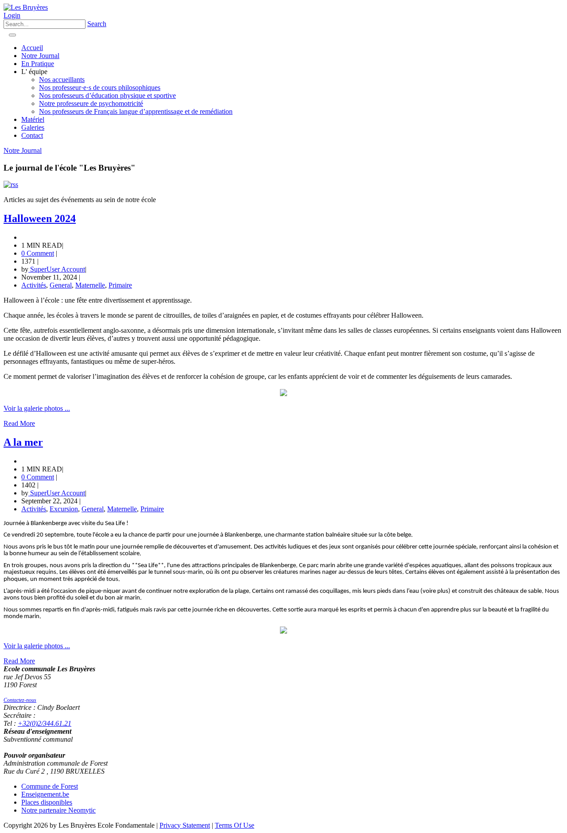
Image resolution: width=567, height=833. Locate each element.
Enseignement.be (45, 794)
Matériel (32, 119)
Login (12, 15)
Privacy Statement (184, 825)
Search (96, 23)
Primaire (120, 285)
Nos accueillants (62, 79)
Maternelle (90, 285)
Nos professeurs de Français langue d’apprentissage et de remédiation (136, 111)
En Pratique (37, 63)
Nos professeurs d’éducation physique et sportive (107, 95)
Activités (33, 285)
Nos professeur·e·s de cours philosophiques (99, 87)
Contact (32, 135)
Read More (19, 423)
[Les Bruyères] (26, 7)
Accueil (32, 47)
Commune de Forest (49, 786)
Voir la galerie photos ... (37, 408)
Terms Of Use (234, 825)
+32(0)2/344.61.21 (44, 723)
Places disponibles (46, 802)
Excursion (64, 509)
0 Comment (37, 253)
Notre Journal (40, 55)
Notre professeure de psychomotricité (91, 103)
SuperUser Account (56, 269)
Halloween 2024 (40, 218)
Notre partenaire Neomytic (58, 810)
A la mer (23, 442)
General (61, 285)
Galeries (32, 127)
